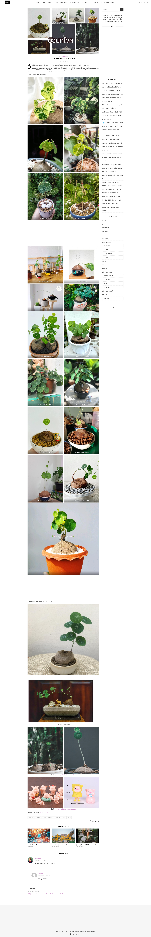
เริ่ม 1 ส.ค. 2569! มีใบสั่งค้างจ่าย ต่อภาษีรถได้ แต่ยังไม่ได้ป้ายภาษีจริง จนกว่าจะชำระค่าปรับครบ (112, 87)
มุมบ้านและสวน (74, 2)
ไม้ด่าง (69, 817)
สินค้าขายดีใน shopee (108, 2)
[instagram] (142, 2)
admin (40, 874)
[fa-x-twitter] (139, 2)
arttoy (104, 220)
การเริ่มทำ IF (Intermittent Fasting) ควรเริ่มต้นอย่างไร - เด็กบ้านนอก (112, 143)
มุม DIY (106, 250)
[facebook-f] (137, 2)
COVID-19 (105, 228)
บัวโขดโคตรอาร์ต (45, 812)
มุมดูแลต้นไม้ (108, 253)
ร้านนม (106, 283)
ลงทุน (104, 261)
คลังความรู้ (105, 238)
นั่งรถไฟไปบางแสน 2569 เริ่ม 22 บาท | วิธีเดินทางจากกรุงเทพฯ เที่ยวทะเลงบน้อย (112, 97)
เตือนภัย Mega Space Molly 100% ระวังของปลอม (111, 207)
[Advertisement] (63, 233)
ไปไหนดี (104, 295)
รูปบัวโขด (58, 817)
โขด (64, 817)
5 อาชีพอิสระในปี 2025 (34, 845)
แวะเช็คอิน (107, 298)
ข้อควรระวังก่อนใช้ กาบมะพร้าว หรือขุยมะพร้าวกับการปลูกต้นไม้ (112, 175)
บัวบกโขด (38, 817)
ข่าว (103, 235)
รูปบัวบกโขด (51, 817)
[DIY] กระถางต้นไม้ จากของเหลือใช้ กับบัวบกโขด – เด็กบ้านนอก (47, 894)
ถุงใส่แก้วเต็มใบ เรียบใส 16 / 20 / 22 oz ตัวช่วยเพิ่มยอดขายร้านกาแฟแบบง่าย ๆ (112, 115)
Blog (103, 224)
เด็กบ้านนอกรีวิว (48, 2)
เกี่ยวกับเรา (85, 2)
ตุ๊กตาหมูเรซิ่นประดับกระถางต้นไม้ (65, 775)
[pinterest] (144, 2)
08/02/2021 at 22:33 (33, 891)
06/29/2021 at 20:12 (44, 876)
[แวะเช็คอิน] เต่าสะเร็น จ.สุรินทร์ (60, 845)
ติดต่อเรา (95, 2)
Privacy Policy (91, 931)
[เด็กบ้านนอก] (7, 2)
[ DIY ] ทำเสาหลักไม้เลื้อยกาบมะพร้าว (86, 845)
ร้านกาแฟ (107, 279)
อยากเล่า (104, 268)
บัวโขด (44, 817)
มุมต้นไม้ (106, 257)
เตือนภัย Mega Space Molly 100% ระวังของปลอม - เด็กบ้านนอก (112, 185)
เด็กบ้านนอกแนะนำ (61, 2)
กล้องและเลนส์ (108, 276)
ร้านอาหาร (107, 287)
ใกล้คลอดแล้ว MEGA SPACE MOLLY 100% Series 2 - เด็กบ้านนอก (112, 200)
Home (38, 2)
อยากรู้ (104, 265)
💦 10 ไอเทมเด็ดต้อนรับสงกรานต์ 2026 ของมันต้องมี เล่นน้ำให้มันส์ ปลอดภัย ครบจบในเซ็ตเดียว (112, 126)
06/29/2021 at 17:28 (40, 861)
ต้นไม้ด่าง (31, 817)
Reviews (105, 231)
